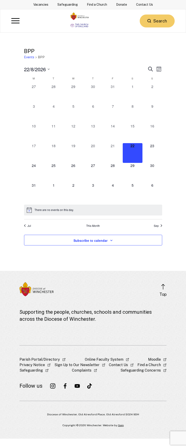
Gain (121, 425)
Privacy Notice (32, 365)
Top (162, 294)
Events (29, 57)
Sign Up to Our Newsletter (77, 365)
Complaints (81, 370)
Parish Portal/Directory (40, 359)
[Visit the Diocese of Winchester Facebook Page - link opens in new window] (65, 386)
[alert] (93, 210)
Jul (29, 226)
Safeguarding (67, 4)
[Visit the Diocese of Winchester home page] (80, 16)
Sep (156, 226)
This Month (93, 226)
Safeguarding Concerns (140, 370)
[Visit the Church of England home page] (80, 24)
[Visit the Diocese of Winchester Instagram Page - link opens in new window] (53, 386)
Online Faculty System (104, 359)
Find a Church (97, 4)
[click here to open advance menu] (15, 21)
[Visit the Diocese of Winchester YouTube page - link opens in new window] (77, 386)
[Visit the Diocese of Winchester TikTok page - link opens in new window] (89, 386)
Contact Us (144, 4)
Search (160, 21)
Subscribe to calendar (90, 240)
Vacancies (40, 4)
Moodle (154, 359)
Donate (121, 4)
